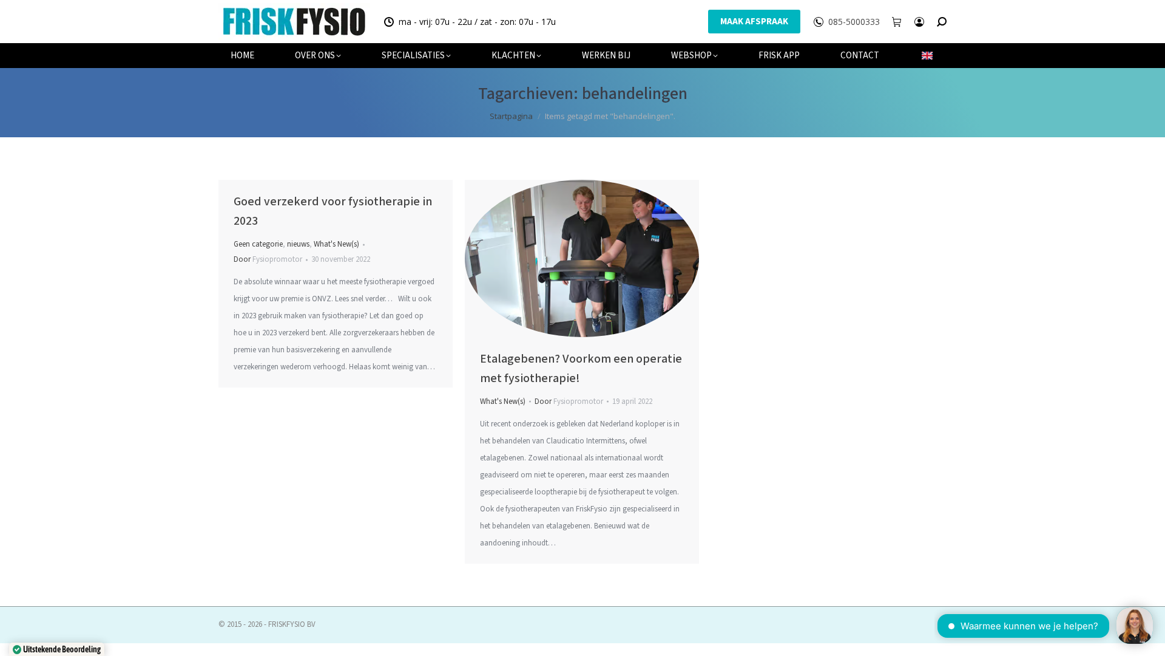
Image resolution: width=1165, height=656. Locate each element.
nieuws (298, 244)
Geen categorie (258, 244)
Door (268, 259)
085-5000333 (854, 21)
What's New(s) (336, 244)
